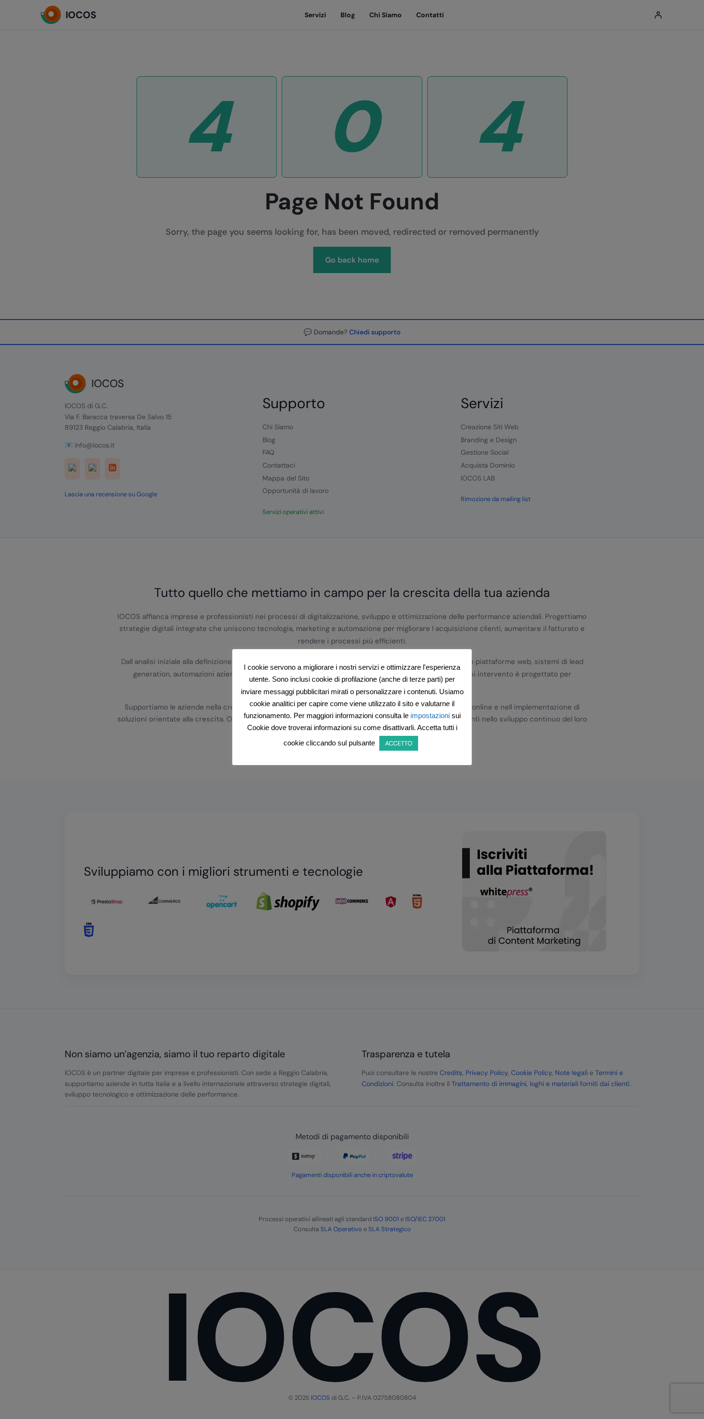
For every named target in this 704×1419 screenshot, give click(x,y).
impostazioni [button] (430, 715)
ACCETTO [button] (398, 743)
